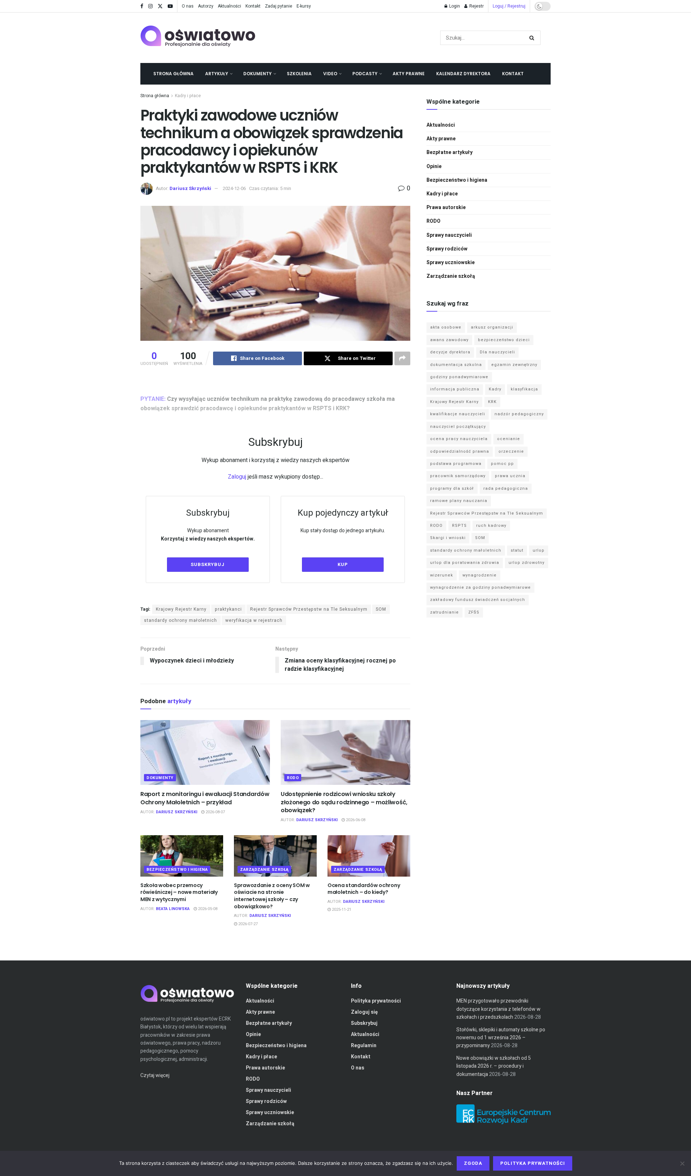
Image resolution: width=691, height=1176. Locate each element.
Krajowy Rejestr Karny (181, 609)
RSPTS (459, 526)
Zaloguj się (364, 1012)
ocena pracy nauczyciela (459, 439)
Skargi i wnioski (448, 538)
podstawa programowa (456, 464)
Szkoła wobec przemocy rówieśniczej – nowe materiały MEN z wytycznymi (179, 892)
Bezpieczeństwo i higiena (177, 870)
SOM (381, 609)
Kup (343, 564)
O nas (188, 6)
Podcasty (365, 74)
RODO (293, 778)
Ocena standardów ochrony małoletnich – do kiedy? (364, 889)
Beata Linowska (173, 909)
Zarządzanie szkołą (264, 870)
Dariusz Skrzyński (190, 188)
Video (330, 74)
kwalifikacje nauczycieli (457, 414)
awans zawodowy (449, 340)
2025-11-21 (341, 909)
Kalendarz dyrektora (463, 74)
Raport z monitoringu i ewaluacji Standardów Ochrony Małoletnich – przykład (204, 798)
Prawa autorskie (446, 207)
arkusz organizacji (492, 327)
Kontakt (253, 6)
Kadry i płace (188, 95)
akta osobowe (445, 327)
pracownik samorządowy (457, 476)
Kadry (495, 389)
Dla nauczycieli (497, 352)
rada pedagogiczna (505, 488)
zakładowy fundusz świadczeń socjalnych (477, 600)
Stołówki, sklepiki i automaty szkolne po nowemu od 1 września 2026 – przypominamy (500, 1038)
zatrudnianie (444, 612)
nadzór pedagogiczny (519, 414)
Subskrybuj (208, 564)
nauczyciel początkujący (458, 427)
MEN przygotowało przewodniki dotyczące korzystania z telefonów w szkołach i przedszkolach (498, 1009)
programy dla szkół (452, 488)
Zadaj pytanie (278, 6)
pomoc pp (502, 464)
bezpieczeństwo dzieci (504, 340)
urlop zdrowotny (527, 563)
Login (454, 6)
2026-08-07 (214, 812)
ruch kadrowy (491, 526)
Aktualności (229, 6)
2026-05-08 (207, 909)
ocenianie (508, 439)
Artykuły (216, 74)
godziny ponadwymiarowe (459, 377)
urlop (539, 550)
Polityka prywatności (376, 1001)
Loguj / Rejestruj (509, 6)
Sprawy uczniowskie (450, 262)
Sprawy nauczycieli (449, 235)
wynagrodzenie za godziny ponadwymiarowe (480, 587)
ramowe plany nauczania (458, 501)
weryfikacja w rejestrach (254, 620)
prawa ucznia (510, 476)
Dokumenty (257, 74)
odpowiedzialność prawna (459, 451)
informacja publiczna (454, 389)
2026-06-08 (355, 820)
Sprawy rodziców (447, 249)
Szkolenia (299, 74)
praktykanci (228, 609)
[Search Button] (533, 38)
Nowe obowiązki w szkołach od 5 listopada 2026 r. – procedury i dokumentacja (493, 1066)
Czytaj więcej (155, 1075)
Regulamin (363, 1045)
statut (517, 550)
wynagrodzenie (479, 575)
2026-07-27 (247, 924)
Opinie (434, 166)
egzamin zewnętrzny (514, 365)
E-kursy (304, 6)
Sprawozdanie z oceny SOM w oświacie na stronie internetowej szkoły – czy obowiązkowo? (272, 896)
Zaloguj (237, 476)
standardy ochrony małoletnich (180, 620)
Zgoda (473, 1163)
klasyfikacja (524, 389)
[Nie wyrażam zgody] (682, 1163)
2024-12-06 (234, 188)
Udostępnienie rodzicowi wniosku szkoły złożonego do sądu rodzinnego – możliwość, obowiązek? (344, 802)
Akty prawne (409, 74)
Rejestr (476, 6)
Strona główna (173, 74)
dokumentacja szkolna (456, 365)
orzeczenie (511, 451)
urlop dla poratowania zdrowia (464, 563)
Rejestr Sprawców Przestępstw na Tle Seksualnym (308, 609)
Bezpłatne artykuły (449, 152)
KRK (492, 402)
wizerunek (441, 575)
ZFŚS (473, 612)
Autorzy (205, 6)
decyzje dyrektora (450, 352)
